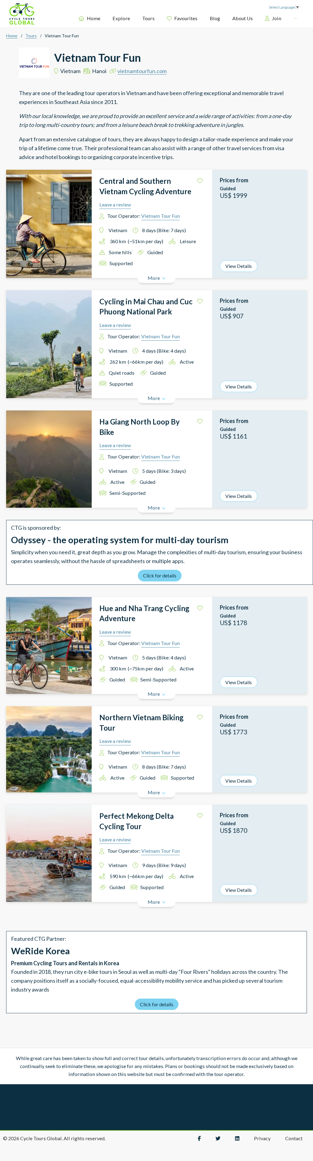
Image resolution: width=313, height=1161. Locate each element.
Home (93, 18)
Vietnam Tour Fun (160, 216)
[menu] (187, 18)
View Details (238, 266)
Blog (215, 18)
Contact (294, 1138)
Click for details (159, 575)
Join (276, 18)
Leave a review (115, 204)
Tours (148, 18)
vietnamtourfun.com (142, 71)
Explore (121, 18)
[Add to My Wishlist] (199, 181)
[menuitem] (89, 18)
